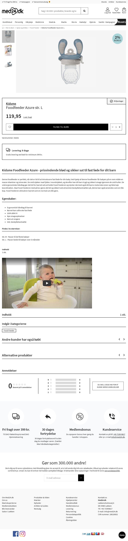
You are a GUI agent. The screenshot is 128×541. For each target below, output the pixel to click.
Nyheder (37, 503)
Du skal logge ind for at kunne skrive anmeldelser (108, 386)
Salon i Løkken (8, 511)
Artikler (111, 2)
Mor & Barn (10, 28)
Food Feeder (34, 28)
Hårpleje (29, 22)
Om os (4, 500)
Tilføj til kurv (61, 127)
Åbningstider (71, 520)
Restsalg (37, 508)
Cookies (69, 517)
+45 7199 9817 (119, 434)
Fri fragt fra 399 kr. (10, 2)
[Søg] (84, 11)
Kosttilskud (7, 22)
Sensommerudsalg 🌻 (42, 2)
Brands (104, 2)
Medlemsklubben (9, 506)
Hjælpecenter (71, 500)
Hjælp (122, 535)
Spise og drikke (22, 28)
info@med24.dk (118, 437)
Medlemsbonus (72, 506)
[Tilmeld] (81, 477)
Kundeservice (121, 2)
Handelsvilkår (72, 503)
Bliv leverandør (8, 508)
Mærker (37, 500)
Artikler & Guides (41, 506)
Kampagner (25, 2)
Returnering (71, 511)
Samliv (101, 22)
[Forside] (3, 28)
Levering (69, 508)
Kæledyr (83, 22)
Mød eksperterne (9, 503)
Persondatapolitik (73, 514)
